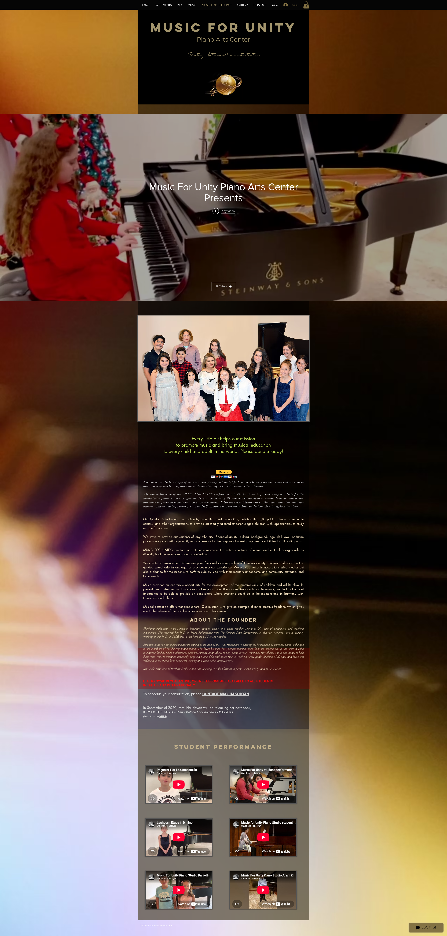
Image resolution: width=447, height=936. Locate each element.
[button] (306, 5)
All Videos (221, 286)
